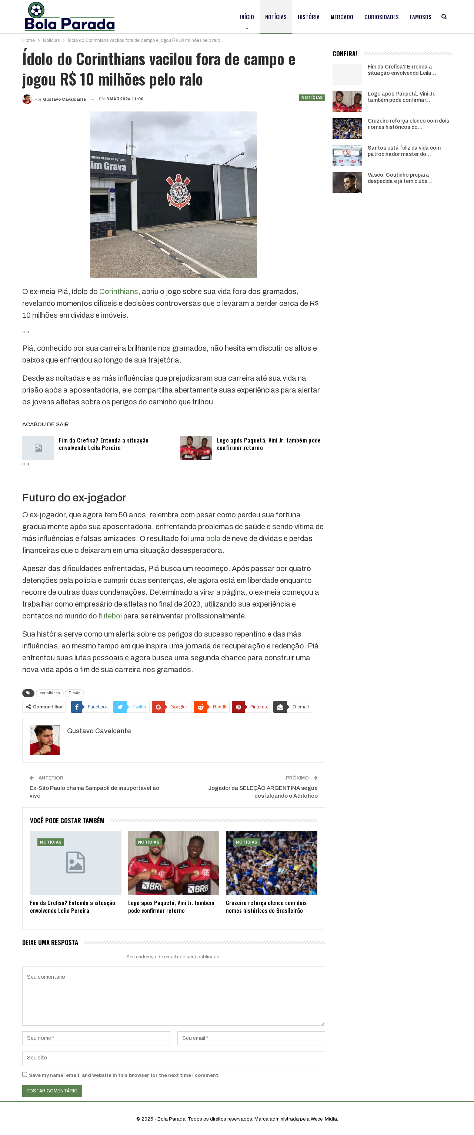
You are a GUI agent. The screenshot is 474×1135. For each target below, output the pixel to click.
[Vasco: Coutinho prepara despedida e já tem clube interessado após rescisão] (347, 182)
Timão (74, 693)
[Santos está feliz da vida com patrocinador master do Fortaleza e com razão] (347, 155)
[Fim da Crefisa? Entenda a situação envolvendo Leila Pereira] (38, 448)
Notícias (276, 17)
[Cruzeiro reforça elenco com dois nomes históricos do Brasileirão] (271, 863)
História (309, 17)
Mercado (342, 17)
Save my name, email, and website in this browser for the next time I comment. (124, 1075)
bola (213, 538)
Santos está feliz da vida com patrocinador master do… (404, 151)
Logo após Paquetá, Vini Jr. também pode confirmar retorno (269, 443)
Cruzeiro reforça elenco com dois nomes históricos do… (408, 124)
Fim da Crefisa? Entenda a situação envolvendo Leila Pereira (103, 443)
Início (247, 17)
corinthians (50, 693)
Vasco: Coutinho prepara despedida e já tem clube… (400, 178)
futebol (110, 616)
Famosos (420, 17)
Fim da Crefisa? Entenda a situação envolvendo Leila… (402, 70)
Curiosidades (381, 17)
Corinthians (118, 291)
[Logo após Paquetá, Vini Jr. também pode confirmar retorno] (196, 448)
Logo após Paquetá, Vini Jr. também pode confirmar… (401, 97)
